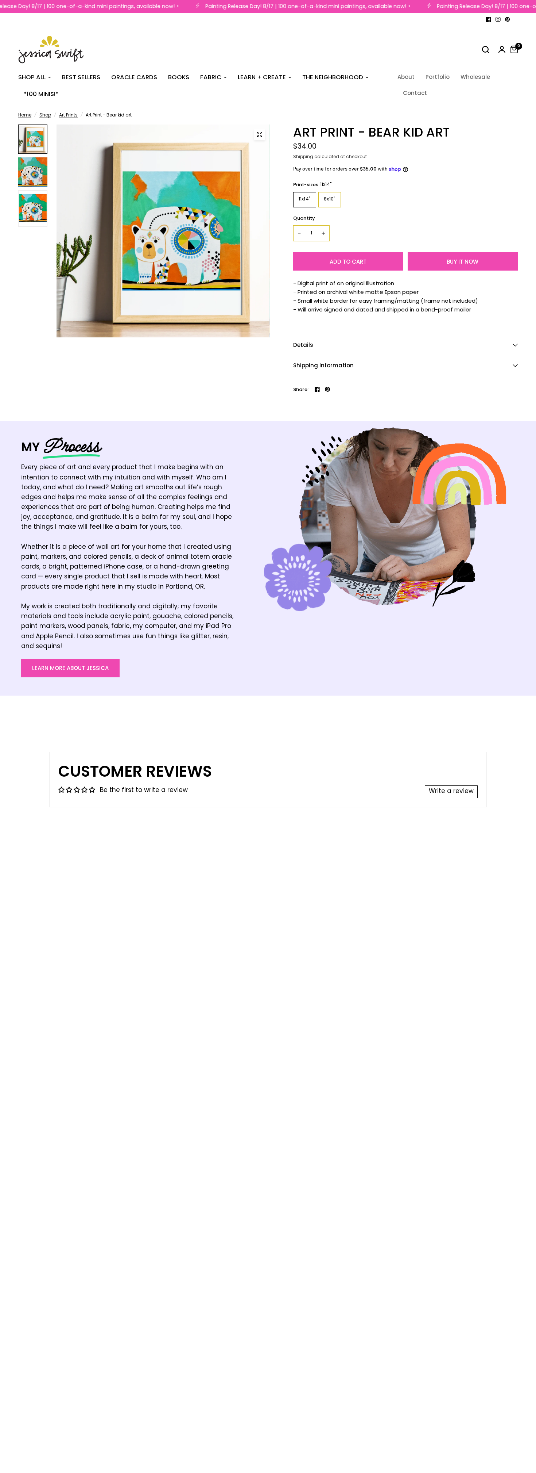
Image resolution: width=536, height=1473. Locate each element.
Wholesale (475, 77)
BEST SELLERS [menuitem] (81, 77)
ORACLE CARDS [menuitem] (134, 77)
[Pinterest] (507, 19)
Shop (45, 115)
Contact (415, 93)
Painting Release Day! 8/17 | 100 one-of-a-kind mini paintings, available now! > (301, 6)
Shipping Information (323, 365)
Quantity (304, 218)
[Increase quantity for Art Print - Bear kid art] (323, 233)
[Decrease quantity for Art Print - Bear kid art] (299, 233)
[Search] (485, 49)
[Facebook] (488, 19)
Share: (301, 389)
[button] (70, 668)
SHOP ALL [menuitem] (32, 77)
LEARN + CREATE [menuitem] (262, 77)
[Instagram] (498, 19)
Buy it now (462, 261)
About (406, 77)
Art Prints (68, 115)
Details (303, 345)
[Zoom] (259, 134)
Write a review (451, 792)
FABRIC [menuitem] (210, 77)
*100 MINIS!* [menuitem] (41, 94)
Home (24, 115)
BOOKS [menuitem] (178, 77)
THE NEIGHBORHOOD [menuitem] (332, 77)
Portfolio (438, 77)
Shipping (303, 157)
